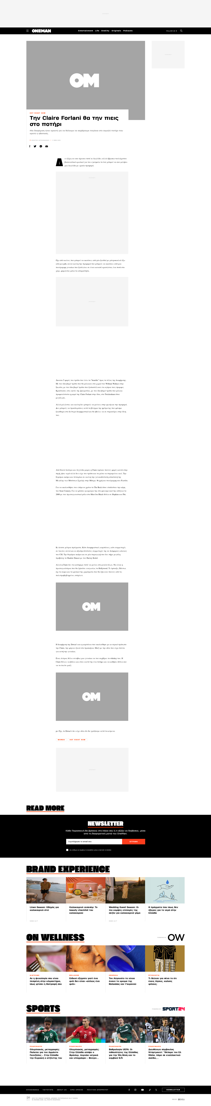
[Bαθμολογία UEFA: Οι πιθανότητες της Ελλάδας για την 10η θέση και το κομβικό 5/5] (125, 1029)
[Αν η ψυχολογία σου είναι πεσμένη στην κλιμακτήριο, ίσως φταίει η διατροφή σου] (46, 958)
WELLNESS (74, 975)
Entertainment (85, 31)
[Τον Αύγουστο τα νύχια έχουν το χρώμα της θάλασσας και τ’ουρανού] (125, 958)
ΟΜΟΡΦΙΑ (113, 975)
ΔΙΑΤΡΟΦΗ (35, 975)
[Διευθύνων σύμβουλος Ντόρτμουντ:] (165, 1029)
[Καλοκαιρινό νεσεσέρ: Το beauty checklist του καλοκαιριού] (86, 890)
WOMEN (61, 740)
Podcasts (128, 31)
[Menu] (27, 30)
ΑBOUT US (62, 1090)
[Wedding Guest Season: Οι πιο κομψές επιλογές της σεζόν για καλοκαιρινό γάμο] (125, 890)
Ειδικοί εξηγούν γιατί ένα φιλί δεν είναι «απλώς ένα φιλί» (84, 981)
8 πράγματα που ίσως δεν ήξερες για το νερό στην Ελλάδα (163, 910)
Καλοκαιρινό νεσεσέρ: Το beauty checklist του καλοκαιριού (83, 910)
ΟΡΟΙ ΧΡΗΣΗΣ (76, 1090)
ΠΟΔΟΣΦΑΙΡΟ (36, 1046)
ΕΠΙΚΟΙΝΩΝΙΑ (32, 1090)
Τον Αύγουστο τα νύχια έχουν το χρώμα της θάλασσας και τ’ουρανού (122, 981)
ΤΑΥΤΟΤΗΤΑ (48, 1090)
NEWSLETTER (173, 1090)
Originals (116, 31)
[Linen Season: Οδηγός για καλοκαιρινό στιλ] (46, 890)
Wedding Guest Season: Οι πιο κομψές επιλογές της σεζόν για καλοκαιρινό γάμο (124, 910)
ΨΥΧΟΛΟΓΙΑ (154, 975)
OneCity (105, 31)
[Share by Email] (47, 146)
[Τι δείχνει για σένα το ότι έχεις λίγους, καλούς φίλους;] (165, 958)
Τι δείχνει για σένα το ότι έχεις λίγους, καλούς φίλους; (162, 981)
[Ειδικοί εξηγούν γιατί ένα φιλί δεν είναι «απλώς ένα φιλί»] (86, 958)
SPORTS (43, 1009)
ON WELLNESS (55, 938)
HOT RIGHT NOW (38, 113)
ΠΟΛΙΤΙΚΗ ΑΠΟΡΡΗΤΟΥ (97, 1090)
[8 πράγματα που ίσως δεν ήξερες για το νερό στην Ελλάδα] (165, 890)
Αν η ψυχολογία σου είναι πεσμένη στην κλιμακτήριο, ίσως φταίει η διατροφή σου (46, 981)
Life (97, 31)
